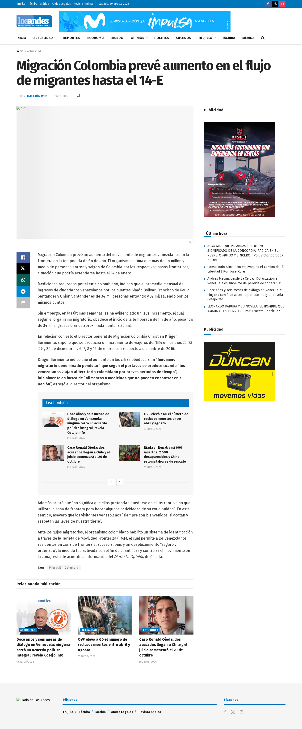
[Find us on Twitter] (275, 4)
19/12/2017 (61, 96)
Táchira (33, 3)
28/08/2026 (77, 438)
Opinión (138, 38)
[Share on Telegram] (23, 291)
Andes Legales (61, 3)
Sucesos (183, 38)
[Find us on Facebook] (268, 4)
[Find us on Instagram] (282, 4)
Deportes (71, 38)
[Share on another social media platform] (23, 302)
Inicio (21, 38)
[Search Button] (262, 38)
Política (161, 38)
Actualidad (43, 38)
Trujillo (21, 3)
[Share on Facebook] (23, 257)
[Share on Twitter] (23, 268)
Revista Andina (83, 3)
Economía (95, 38)
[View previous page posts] (111, 482)
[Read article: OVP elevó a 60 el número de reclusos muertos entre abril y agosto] (129, 419)
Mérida (44, 3)
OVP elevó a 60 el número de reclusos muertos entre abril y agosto (166, 418)
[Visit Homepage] (34, 21)
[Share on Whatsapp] (23, 280)
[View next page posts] (119, 482)
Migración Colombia (63, 567)
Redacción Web (35, 96)
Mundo (117, 38)
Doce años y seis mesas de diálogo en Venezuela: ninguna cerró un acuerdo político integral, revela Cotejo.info (88, 423)
